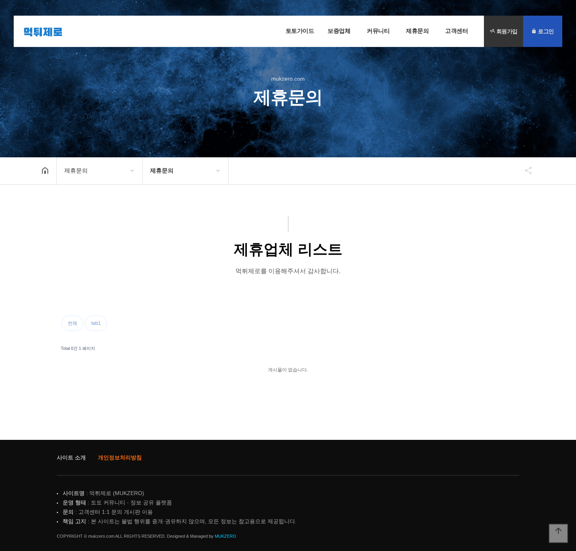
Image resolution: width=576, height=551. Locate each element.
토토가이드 (300, 31)
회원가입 (506, 31)
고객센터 (456, 31)
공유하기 (524, 170)
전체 (72, 323)
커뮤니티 (378, 31)
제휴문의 (417, 31)
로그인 (545, 31)
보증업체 (339, 31)
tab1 (96, 323)
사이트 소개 (71, 457)
